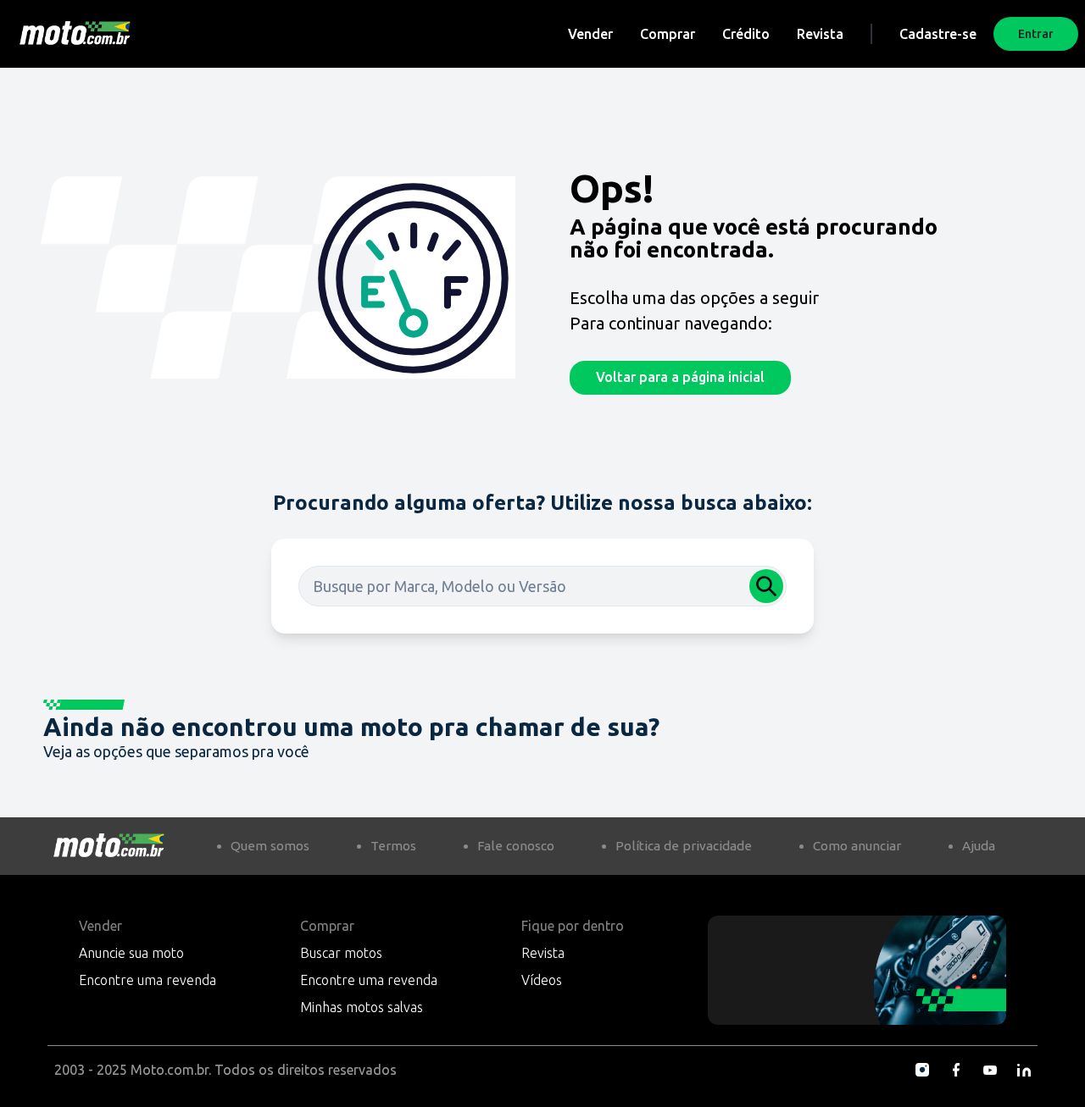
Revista (820, 34)
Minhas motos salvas (361, 1007)
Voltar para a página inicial (680, 377)
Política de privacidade (683, 846)
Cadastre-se (937, 34)
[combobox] (542, 586)
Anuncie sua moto (131, 952)
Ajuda (978, 846)
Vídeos (541, 980)
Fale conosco (515, 846)
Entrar (1036, 34)
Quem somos (270, 846)
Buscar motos (341, 952)
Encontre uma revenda (147, 980)
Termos (393, 846)
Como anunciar (857, 846)
